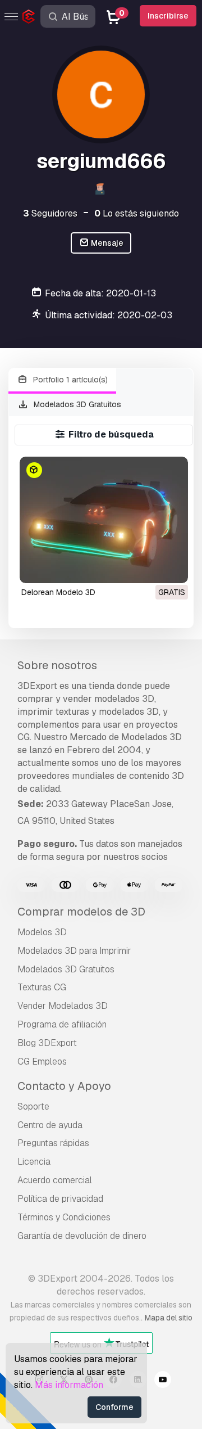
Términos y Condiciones (64, 1217)
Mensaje (106, 243)
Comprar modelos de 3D (81, 911)
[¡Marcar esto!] (172, 567)
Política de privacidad (60, 1199)
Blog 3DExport (47, 1043)
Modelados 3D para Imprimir (74, 951)
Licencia (33, 1161)
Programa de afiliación (62, 1024)
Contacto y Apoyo (64, 1086)
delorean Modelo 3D (58, 592)
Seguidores (50, 213)
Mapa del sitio (168, 1318)
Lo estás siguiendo (136, 213)
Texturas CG (41, 987)
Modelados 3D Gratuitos (76, 404)
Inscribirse (168, 16)
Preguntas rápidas (53, 1143)
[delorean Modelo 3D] (104, 520)
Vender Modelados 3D (62, 1006)
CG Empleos (42, 1061)
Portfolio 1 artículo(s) (69, 380)
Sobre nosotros (57, 665)
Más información (69, 1385)
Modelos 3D (42, 932)
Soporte (33, 1106)
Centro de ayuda (49, 1125)
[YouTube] (163, 1381)
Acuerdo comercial (54, 1180)
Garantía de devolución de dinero (81, 1236)
